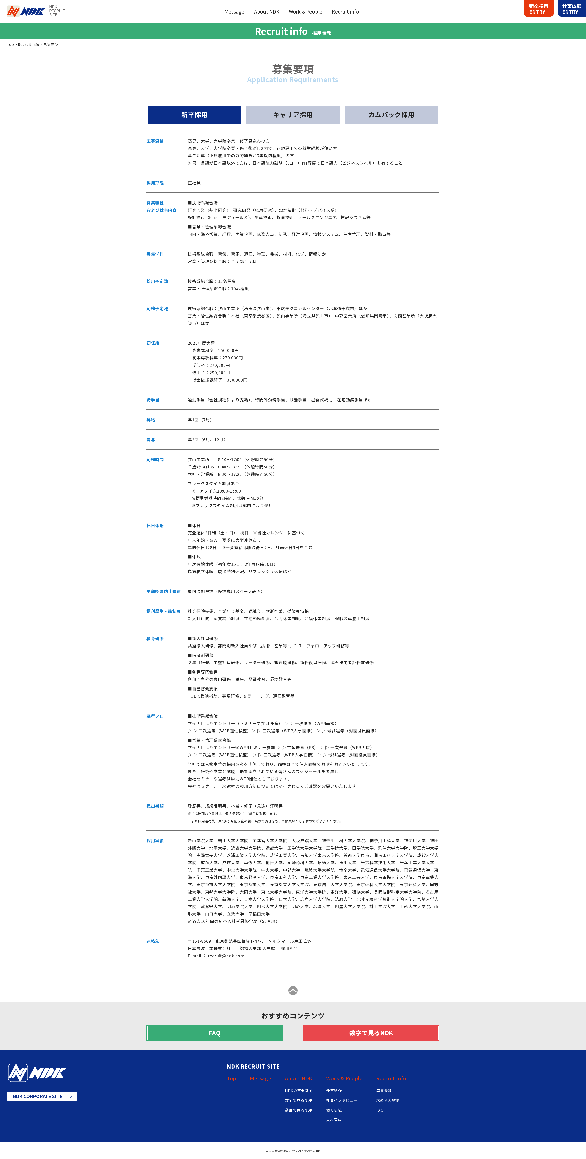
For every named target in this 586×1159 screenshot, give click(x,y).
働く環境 (334, 1110)
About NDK (298, 1078)
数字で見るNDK (371, 1032)
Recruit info (391, 1078)
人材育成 (334, 1119)
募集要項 (384, 1090)
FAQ (215, 1032)
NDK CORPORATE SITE (37, 1096)
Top (231, 1078)
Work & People (344, 1078)
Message (260, 1078)
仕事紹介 (334, 1090)
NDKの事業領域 (298, 1090)
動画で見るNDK (298, 1110)
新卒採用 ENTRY (538, 9)
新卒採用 (194, 114)
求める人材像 (387, 1100)
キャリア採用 (293, 114)
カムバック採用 (391, 114)
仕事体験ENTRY (571, 9)
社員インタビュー (341, 1100)
